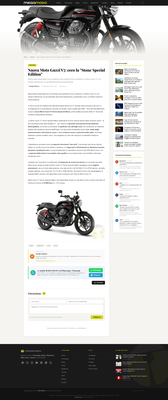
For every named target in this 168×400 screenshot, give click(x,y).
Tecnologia (68, 3)
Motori (59, 3)
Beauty (120, 3)
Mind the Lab (78, 397)
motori (55, 245)
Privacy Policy (93, 369)
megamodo (40, 245)
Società (128, 3)
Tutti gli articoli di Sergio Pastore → (46, 261)
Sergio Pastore (34, 86)
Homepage (92, 355)
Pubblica (97, 317)
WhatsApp (97, 270)
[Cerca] (142, 3)
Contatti (91, 362)
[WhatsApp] (50, 363)
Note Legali (92, 365)
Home (25, 57)
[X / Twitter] (27, 363)
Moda (78, 3)
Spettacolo (94, 3)
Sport (112, 3)
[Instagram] (32, 363)
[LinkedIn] (41, 363)
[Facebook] (22, 363)
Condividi (99, 282)
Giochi (85, 3)
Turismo (104, 3)
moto (48, 245)
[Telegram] (46, 363)
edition (31, 245)
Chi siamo (92, 359)
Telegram (96, 275)
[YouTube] (36, 363)
